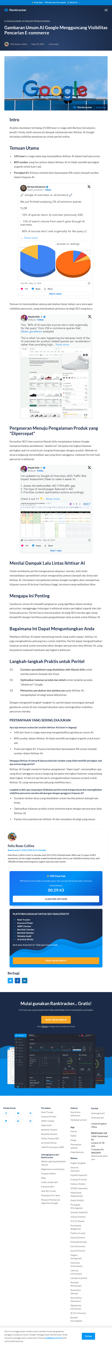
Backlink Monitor (49, 1134)
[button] (106, 10)
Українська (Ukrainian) (75, 1307)
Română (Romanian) (75, 1284)
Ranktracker (15, 10)
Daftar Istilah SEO (49, 1182)
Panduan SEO (47, 1186)
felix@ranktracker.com (99, 1157)
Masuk (45, 1026)
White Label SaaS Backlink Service (53, 1163)
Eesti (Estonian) (77, 1246)
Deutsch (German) (74, 1169)
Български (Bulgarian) (75, 1227)
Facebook (6, 1113)
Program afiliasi (48, 1173)
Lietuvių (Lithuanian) (76, 1272)
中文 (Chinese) (77, 1221)
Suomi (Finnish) (77, 1250)
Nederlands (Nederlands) (76, 1194)
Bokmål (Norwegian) (76, 1319)
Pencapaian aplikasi (75, 1146)
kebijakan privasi (53, 1338)
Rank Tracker (47, 1112)
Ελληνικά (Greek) (78, 1242)
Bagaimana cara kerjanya (52, 1169)
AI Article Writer (49, 1142)
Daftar (73, 1135)
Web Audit (46, 1125)
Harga (73, 1140)
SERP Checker (47, 1121)
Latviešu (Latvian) (78, 1278)
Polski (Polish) (77, 1200)
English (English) (78, 1163)
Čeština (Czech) (77, 1233)
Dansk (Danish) (77, 1237)
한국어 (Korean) (78, 1313)
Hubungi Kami (98, 1113)
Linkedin (18, 1121)
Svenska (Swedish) (79, 1212)
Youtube (18, 1113)
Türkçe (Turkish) (78, 1216)
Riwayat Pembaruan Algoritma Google (50, 1201)
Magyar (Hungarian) (76, 1257)
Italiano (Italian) (78, 1184)
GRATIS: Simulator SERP (52, 1147)
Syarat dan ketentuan (75, 1114)
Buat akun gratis (56, 1019)
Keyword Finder (48, 1116)
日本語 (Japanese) (79, 1188)
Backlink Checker (49, 1129)
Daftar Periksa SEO (50, 1138)
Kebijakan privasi (78, 1119)
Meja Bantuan (77, 1152)
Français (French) (78, 1179)
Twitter (6, 1121)
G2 (30, 1121)
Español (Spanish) (78, 1175)
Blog (43, 1177)
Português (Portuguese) (76, 1206)
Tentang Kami (97, 1117)
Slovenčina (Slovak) (75, 1292)
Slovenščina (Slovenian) (76, 1299)
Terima (88, 1336)
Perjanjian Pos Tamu (50, 1195)
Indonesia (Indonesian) (76, 1264)
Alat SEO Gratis (48, 1191)
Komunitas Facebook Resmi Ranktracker (30, 1113)
